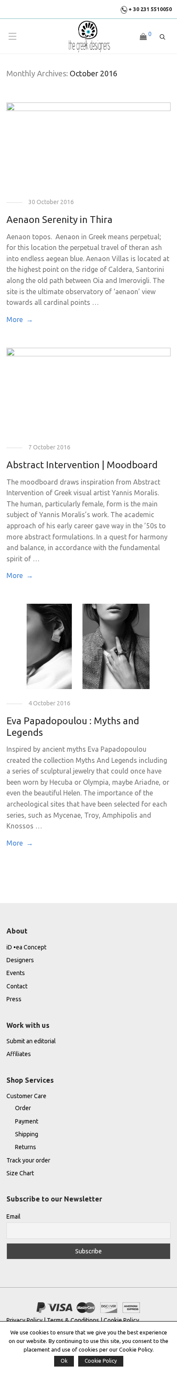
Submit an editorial (31, 1041)
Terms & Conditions (73, 1320)
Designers (20, 960)
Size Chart (20, 1173)
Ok (64, 1361)
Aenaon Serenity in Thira (59, 219)
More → (19, 319)
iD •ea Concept (26, 947)
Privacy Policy (25, 1320)
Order (23, 1108)
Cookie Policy (121, 1320)
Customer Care (26, 1096)
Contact (16, 986)
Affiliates (18, 1054)
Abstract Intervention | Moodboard (82, 464)
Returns (25, 1147)
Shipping (26, 1134)
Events (15, 973)
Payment (26, 1121)
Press (13, 999)
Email (13, 1216)
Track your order (28, 1160)
